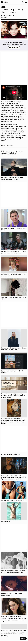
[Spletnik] (5, 2)
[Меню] (26, 2)
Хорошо (23, 638)
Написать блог (14, 48)
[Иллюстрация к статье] (14, 30)
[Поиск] (23, 2)
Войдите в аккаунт (7, 152)
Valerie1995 (9, 145)
